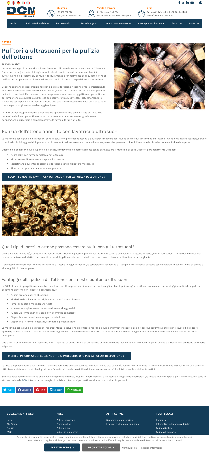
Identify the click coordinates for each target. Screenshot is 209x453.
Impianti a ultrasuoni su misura (123, 424)
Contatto (194, 23)
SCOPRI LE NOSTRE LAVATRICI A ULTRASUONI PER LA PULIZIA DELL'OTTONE (55, 176)
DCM (24, 380)
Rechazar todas (100, 447)
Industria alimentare (67, 432)
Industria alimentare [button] (117, 23)
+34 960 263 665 (65, 12)
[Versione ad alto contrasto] (200, 2)
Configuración (129, 447)
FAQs (9, 432)
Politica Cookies (164, 428)
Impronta (161, 420)
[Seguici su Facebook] (179, 2)
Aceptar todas (60, 447)
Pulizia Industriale (66, 420)
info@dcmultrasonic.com (69, 15)
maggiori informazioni (151, 447)
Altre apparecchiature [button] (150, 23)
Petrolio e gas (88, 23)
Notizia (10, 428)
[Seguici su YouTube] (192, 2)
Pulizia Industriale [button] (36, 23)
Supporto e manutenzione (120, 420)
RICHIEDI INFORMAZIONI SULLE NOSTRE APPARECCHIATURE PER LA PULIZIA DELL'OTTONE (65, 356)
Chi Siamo (12, 424)
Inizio (13, 23)
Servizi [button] (175, 23)
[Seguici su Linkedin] (187, 2)
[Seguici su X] (183, 3)
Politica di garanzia (166, 432)
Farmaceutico (63, 23)
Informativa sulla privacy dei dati (173, 424)
